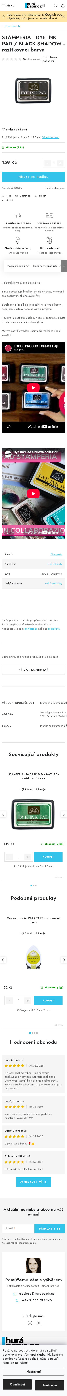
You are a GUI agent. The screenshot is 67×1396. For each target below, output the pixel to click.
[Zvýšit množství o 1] (60, 163)
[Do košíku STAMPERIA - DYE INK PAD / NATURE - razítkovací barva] (48, 857)
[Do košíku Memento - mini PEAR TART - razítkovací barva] (48, 1000)
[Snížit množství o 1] (47, 163)
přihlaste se (31, 629)
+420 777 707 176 (37, 1300)
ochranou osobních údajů (21, 1243)
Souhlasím (49, 1385)
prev (3, 814)
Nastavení (33, 1371)
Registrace (48, 5)
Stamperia (59, 188)
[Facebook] (30, 1323)
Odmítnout (17, 1384)
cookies (23, 1350)
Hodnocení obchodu (33, 1042)
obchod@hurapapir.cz (37, 1293)
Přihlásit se (49, 1228)
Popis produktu (16, 266)
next (64, 814)
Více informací (50, 137)
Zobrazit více (33, 1182)
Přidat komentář (34, 670)
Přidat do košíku (33, 177)
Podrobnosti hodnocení (50, 59)
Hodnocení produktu (45, 266)
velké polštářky (53, 583)
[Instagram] (39, 1323)
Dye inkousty (55, 564)
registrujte (54, 629)
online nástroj (19, 1363)
